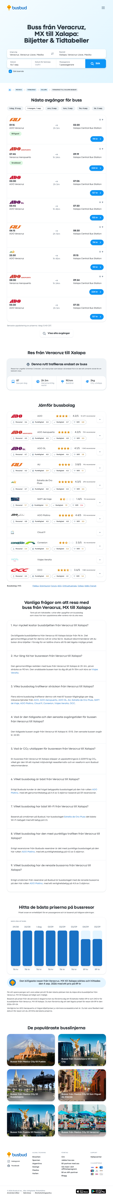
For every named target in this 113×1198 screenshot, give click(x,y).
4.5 (26, 438)
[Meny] (103, 8)
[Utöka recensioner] (100, 419)
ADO (39, 416)
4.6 (26, 422)
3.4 (26, 549)
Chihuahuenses (69, 586)
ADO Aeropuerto (46, 432)
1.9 (66, 505)
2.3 (83, 438)
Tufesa (81, 586)
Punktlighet (39, 422)
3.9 (47, 470)
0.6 (81, 505)
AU (38, 465)
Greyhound (45, 586)
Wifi (78, 422)
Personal (19, 422)
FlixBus (36, 586)
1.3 (47, 505)
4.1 (67, 576)
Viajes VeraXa (44, 560)
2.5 (83, 489)
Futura (54, 586)
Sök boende (18, 71)
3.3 (47, 549)
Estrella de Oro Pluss (82, 700)
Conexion (42, 543)
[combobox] (27, 54)
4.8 (67, 438)
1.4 (83, 576)
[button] (52, 53)
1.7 (25, 505)
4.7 (67, 422)
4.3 (47, 422)
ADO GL (41, 448)
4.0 (47, 454)
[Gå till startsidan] (17, 8)
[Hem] (9, 90)
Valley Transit (90, 586)
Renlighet (60, 422)
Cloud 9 (41, 532)
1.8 (83, 454)
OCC (39, 570)
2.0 (83, 422)
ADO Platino (43, 515)
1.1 (82, 470)
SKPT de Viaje (44, 499)
